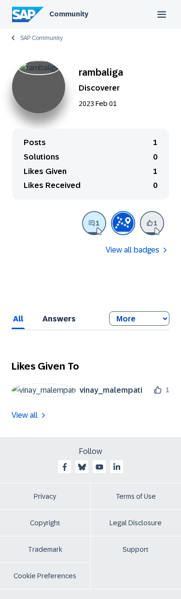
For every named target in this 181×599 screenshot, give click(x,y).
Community (68, 14)
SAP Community (41, 38)
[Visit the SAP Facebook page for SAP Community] (65, 467)
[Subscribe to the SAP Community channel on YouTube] (99, 467)
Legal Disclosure (136, 523)
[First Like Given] (152, 223)
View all (25, 415)
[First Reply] (94, 223)
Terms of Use (136, 496)
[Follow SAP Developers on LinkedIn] (117, 467)
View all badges (132, 250)
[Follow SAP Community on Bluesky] (82, 467)
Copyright (45, 523)
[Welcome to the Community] (123, 223)
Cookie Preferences (45, 576)
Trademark (45, 549)
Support (136, 549)
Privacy (45, 496)
